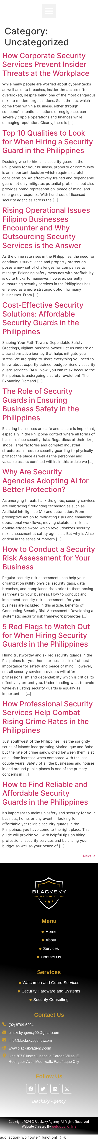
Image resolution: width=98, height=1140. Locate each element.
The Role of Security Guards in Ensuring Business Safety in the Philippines (40, 404)
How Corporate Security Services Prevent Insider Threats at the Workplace (45, 64)
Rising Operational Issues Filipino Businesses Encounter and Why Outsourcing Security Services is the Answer (46, 228)
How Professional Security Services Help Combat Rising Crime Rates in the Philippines (47, 717)
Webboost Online (64, 1126)
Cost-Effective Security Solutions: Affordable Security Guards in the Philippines (42, 318)
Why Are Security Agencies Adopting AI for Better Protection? (45, 480)
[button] (49, 11)
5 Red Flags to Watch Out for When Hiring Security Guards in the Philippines (46, 635)
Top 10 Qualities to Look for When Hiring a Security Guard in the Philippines (47, 141)
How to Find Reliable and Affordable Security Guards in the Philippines (45, 793)
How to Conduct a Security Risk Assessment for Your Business (48, 558)
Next (89, 856)
